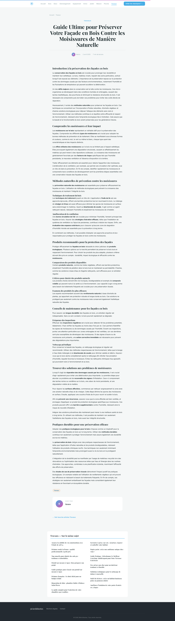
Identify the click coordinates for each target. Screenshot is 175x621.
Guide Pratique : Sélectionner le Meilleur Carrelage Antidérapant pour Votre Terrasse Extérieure (105, 558)
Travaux (114, 3)
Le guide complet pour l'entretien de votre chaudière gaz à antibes (66, 591)
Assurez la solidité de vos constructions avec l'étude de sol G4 (67, 544)
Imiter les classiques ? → (134, 3)
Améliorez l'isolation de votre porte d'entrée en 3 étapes (105, 586)
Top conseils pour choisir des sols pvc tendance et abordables (65, 557)
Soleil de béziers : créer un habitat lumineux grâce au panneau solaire (106, 580)
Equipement (77, 3)
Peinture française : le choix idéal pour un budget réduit (66, 577)
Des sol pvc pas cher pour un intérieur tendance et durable (103, 566)
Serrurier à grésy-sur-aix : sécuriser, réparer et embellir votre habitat (106, 544)
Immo (85, 3)
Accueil (43, 3)
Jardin (92, 3)
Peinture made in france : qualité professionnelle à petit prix (63, 550)
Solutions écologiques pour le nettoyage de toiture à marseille (105, 573)
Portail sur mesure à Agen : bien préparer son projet (68, 564)
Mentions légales (52, 609)
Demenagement (65, 3)
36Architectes (36, 608)
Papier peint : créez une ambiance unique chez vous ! (106, 550)
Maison (98, 3)
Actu (49, 3)
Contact (62, 609)
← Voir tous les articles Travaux (64, 517)
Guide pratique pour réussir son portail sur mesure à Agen (67, 571)
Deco (55, 3)
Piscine (106, 3)
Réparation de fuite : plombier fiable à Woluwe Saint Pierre (68, 584)
